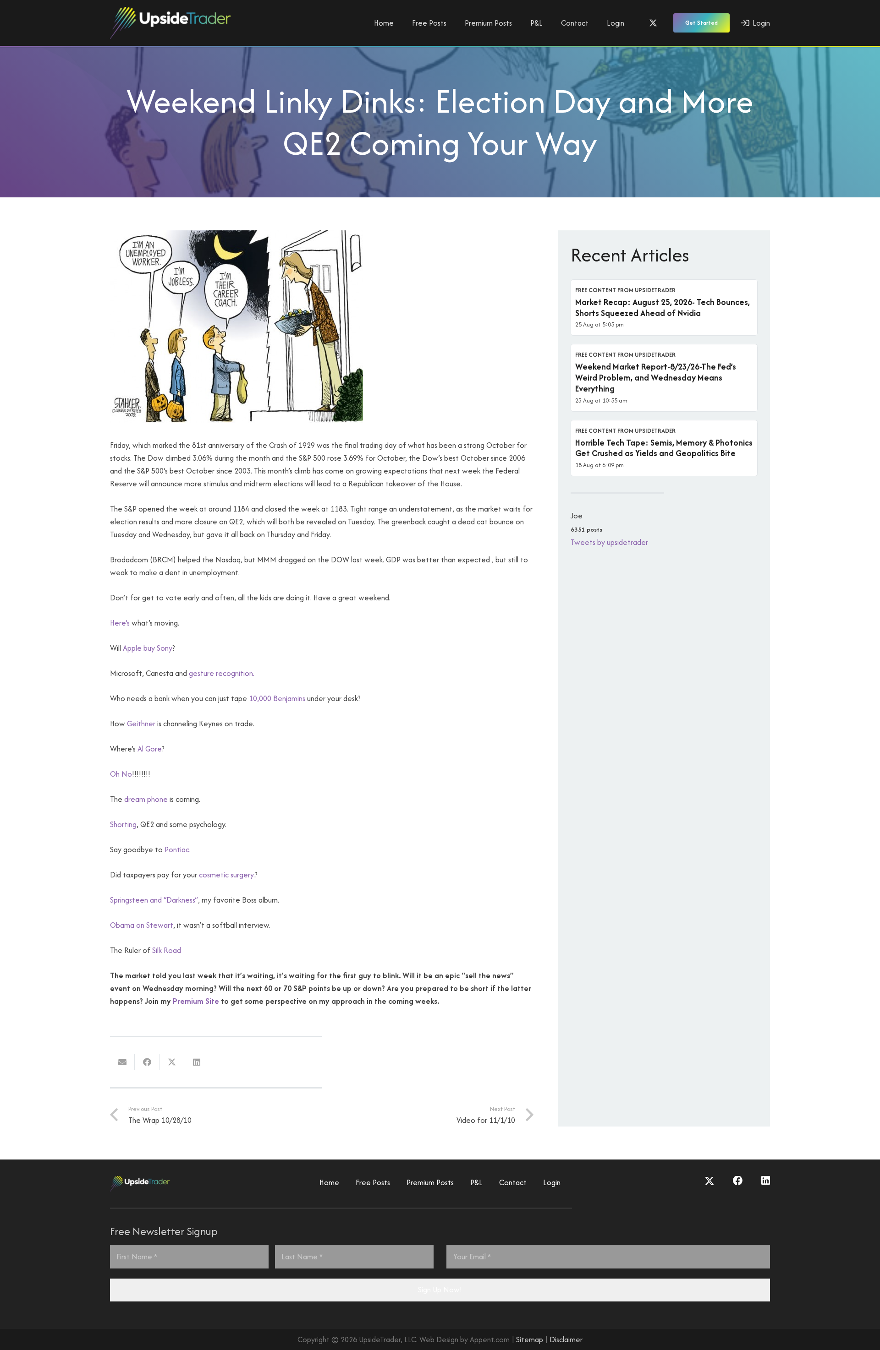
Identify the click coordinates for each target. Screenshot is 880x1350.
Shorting (123, 824)
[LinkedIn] (765, 1181)
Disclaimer (566, 1339)
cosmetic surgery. (227, 874)
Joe (577, 515)
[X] (653, 23)
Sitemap (529, 1339)
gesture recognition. (221, 673)
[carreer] (236, 419)
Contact (513, 1182)
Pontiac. (178, 849)
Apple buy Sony (147, 647)
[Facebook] (738, 1181)
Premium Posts (430, 1182)
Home (329, 1182)
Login (552, 1182)
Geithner (141, 723)
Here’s (121, 622)
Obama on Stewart (141, 925)
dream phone (146, 799)
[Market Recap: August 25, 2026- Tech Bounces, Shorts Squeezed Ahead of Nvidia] (664, 307)
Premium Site (196, 1001)
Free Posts (373, 1182)
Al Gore (150, 748)
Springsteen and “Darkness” (154, 899)
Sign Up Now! (440, 1289)
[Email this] (122, 1062)
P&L (476, 1182)
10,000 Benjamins (278, 698)
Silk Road (166, 950)
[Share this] (147, 1062)
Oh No (121, 773)
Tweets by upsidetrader (609, 542)
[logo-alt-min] (170, 23)
